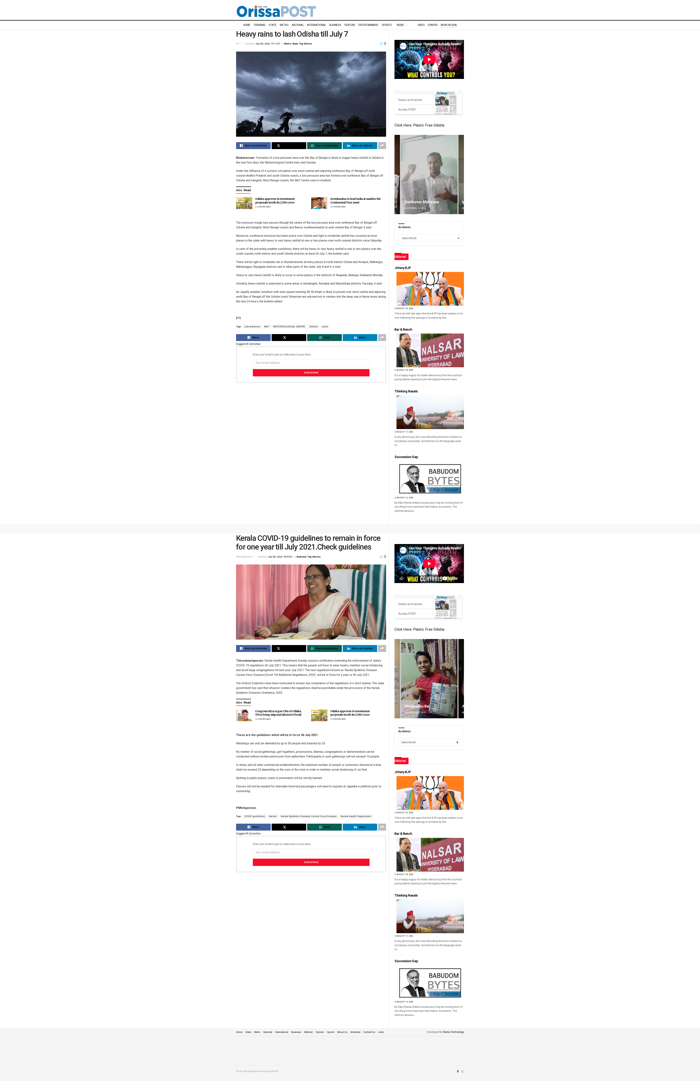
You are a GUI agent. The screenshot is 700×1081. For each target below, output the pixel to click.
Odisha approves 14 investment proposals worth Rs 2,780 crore (275, 200)
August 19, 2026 (404, 308)
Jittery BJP (402, 268)
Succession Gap (406, 457)
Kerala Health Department (356, 816)
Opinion (320, 1032)
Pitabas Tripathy (417, 706)
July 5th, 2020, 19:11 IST (267, 43)
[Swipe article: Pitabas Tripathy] (429, 678)
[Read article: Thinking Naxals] (430, 412)
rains (325, 326)
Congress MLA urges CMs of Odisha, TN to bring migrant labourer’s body (278, 713)
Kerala (273, 816)
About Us (342, 1032)
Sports (387, 25)
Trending (259, 25)
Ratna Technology (453, 1032)
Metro (284, 25)
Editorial (308, 1032)
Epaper (433, 25)
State (273, 25)
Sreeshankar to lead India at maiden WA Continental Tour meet (355, 200)
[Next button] (461, 174)
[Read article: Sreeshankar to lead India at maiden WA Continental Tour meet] (319, 203)
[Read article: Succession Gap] (430, 478)
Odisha (313, 326)
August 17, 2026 (404, 432)
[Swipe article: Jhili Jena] (429, 174)
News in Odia (449, 25)
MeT (266, 326)
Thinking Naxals (406, 391)
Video (421, 25)
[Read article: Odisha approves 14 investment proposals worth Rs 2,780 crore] (244, 203)
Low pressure (252, 326)
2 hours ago (264, 207)
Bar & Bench (403, 329)
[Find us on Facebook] (458, 1071)
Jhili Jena (412, 202)
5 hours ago (339, 207)
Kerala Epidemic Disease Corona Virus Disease (309, 816)
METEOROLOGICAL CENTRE (289, 326)
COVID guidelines (254, 816)
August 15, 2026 (404, 497)
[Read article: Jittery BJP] (430, 289)
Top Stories (305, 43)
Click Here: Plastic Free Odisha (419, 125)
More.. (401, 25)
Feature (350, 25)
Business (335, 25)
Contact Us (369, 1032)
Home (246, 25)
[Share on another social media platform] (382, 145)
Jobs (381, 1032)
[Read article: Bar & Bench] (430, 350)
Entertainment (369, 25)
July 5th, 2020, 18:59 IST (280, 556)
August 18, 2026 (404, 370)
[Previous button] (397, 174)
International (316, 25)
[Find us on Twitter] (462, 1071)
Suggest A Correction (248, 343)
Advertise (355, 1032)
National (298, 25)
